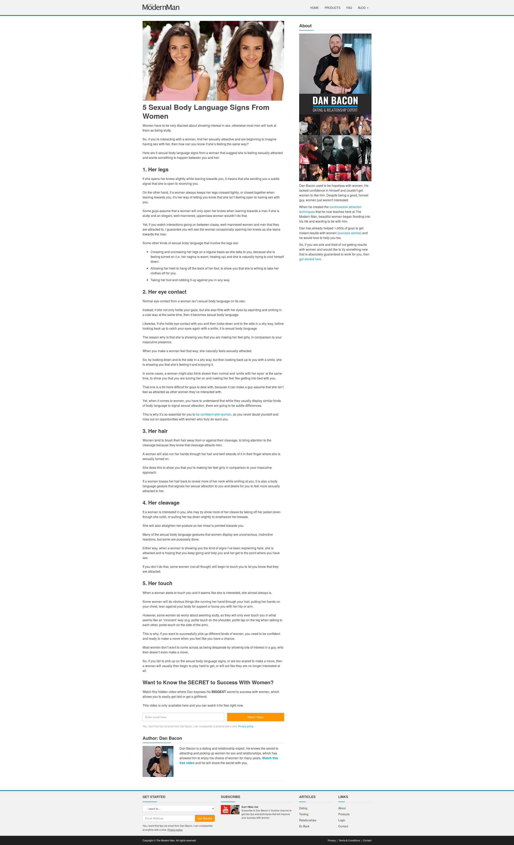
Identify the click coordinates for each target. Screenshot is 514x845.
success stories (349, 233)
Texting (303, 814)
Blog (362, 8)
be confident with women (213, 414)
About (342, 808)
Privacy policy (245, 726)
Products (332, 8)
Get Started (205, 818)
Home (314, 8)
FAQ (349, 8)
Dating (303, 808)
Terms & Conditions (349, 840)
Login (341, 820)
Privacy (332, 840)
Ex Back (304, 826)
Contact (343, 826)
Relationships (307, 820)
